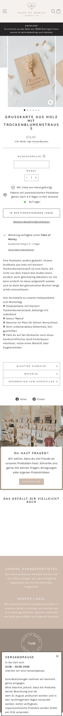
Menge (31, 171)
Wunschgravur (29, 156)
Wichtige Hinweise (31, 366)
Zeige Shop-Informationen (21, 250)
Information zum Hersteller (31, 381)
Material (31, 374)
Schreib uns (31, 481)
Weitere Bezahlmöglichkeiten (31, 221)
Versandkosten (40, 141)
